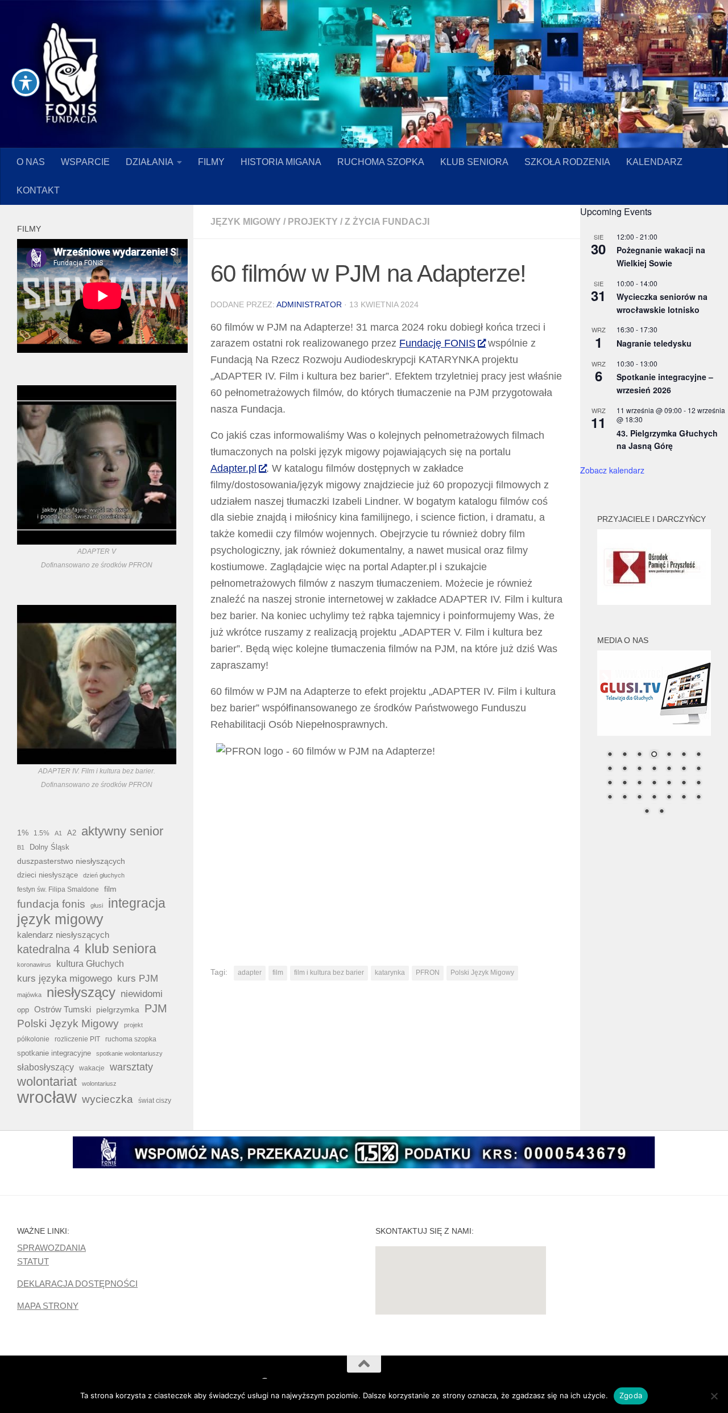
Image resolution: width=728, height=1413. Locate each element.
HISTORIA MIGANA (281, 162)
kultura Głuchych (90, 964)
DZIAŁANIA (149, 162)
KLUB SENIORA (474, 162)
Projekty (313, 221)
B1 (20, 847)
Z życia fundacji (387, 221)
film (277, 973)
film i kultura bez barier (329, 973)
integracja (137, 903)
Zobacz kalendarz (612, 470)
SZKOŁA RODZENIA (567, 162)
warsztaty (131, 1067)
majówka (29, 994)
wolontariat (47, 1082)
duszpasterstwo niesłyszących (71, 861)
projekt (133, 1024)
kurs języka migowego (64, 978)
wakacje (92, 1068)
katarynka (390, 973)
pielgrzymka (117, 1009)
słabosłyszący (45, 1067)
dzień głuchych (104, 875)
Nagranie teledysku (654, 343)
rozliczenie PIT (77, 1039)
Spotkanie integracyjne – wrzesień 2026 (665, 383)
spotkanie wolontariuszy (129, 1053)
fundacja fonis (51, 903)
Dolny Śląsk (49, 847)
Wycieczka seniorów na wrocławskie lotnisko (662, 303)
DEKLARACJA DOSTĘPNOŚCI (77, 1283)
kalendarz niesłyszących (63, 935)
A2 (71, 833)
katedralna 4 (48, 949)
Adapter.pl (233, 468)
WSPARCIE (85, 162)
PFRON (428, 973)
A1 (58, 833)
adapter (250, 973)
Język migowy (245, 221)
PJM (155, 1008)
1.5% (41, 833)
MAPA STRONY (47, 1306)
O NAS (30, 162)
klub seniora (120, 948)
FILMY (211, 162)
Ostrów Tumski (62, 1009)
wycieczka (107, 1099)
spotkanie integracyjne (54, 1053)
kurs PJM (137, 978)
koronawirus (34, 964)
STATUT (33, 1261)
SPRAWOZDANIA (51, 1248)
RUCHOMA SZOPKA (380, 162)
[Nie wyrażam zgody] (713, 1396)
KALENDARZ (654, 162)
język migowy (60, 919)
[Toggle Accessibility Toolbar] (25, 82)
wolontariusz (99, 1083)
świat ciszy (154, 1100)
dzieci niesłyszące (47, 875)
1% (22, 832)
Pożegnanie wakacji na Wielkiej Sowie (661, 256)
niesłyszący (81, 992)
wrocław (47, 1097)
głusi (96, 905)
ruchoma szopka (130, 1039)
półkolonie (33, 1039)
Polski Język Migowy (482, 973)
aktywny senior (122, 831)
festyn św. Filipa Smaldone (58, 889)
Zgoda (630, 1395)
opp (23, 1010)
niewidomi (142, 993)
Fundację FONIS (437, 343)
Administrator (309, 304)
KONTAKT (38, 190)
